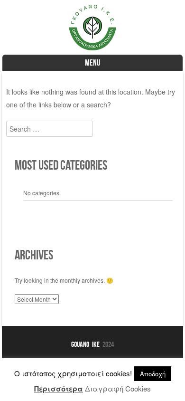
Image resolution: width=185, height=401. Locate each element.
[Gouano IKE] (92, 47)
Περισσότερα (58, 388)
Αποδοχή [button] (153, 373)
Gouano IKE (85, 344)
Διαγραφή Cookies (118, 388)
